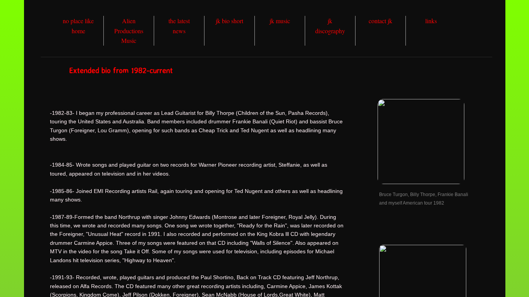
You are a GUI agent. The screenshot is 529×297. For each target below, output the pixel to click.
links (431, 21)
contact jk (380, 21)
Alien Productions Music (128, 30)
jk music (280, 21)
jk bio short (229, 21)
